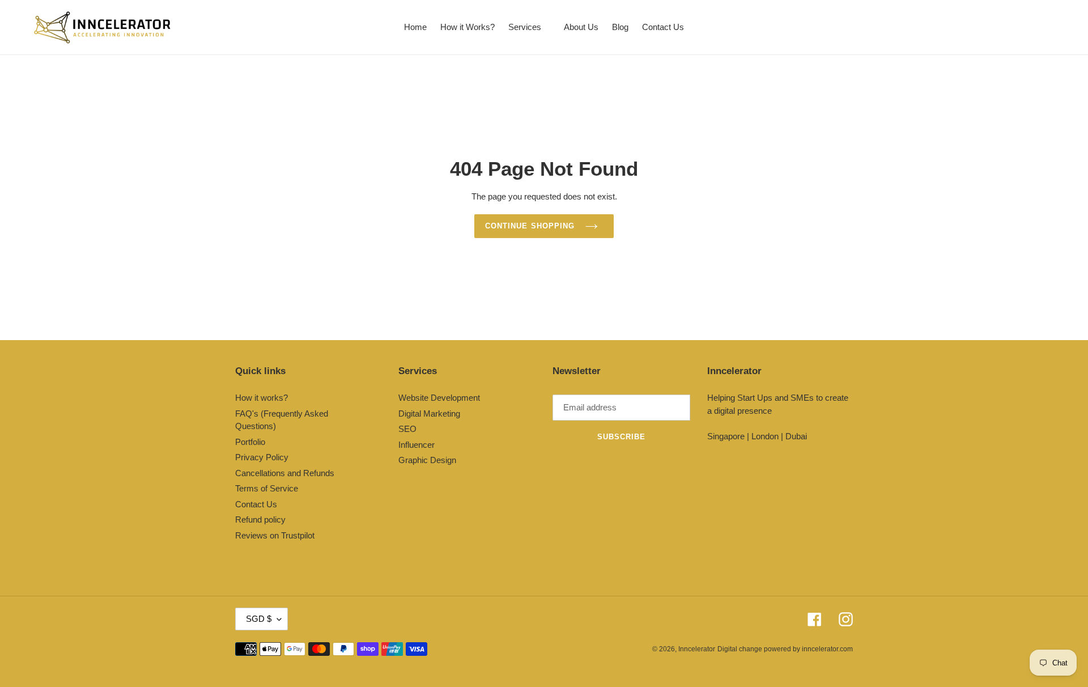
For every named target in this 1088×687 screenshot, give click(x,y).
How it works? (261, 397)
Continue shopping (530, 226)
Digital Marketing (429, 413)
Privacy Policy (261, 457)
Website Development (439, 397)
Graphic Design (427, 460)
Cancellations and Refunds (284, 473)
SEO (407, 429)
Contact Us (256, 504)
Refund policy (260, 519)
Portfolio (250, 442)
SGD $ (258, 619)
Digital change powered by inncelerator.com (785, 649)
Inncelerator (696, 649)
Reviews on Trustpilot (274, 535)
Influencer (416, 444)
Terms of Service (266, 488)
